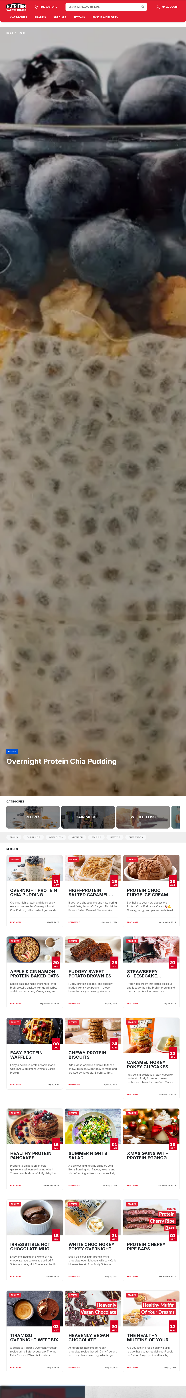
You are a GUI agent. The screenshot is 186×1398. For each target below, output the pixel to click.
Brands (40, 17)
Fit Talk (79, 17)
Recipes (12, 751)
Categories (18, 17)
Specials (59, 17)
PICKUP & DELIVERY (105, 17)
